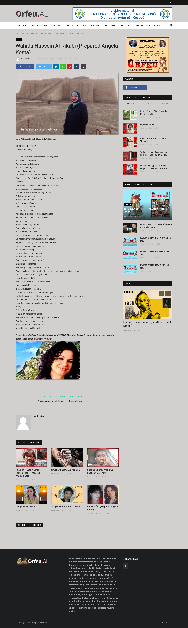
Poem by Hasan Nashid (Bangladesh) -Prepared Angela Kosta (28, 473)
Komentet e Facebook (29, 525)
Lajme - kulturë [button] (38, 25)
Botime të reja (75, 401)
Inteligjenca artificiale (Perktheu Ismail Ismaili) (147, 323)
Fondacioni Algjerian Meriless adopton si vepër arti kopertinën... (155, 167)
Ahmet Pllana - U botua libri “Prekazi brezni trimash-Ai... (156, 225)
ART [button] (69, 25)
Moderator (25, 59)
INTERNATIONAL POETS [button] (146, 25)
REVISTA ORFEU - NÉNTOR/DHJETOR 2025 (156, 239)
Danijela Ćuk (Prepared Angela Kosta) (102, 508)
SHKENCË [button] (95, 25)
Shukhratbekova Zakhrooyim (65, 470)
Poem (43, 33)
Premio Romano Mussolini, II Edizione (153, 139)
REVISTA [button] (125, 25)
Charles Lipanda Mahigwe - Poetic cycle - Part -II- (101, 471)
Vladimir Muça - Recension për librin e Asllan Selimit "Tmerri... (153, 153)
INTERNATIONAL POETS (30, 33)
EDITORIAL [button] (110, 25)
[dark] (170, 3)
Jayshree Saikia (147, 125)
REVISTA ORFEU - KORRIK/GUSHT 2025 (154, 253)
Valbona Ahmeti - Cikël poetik (51, 401)
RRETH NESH (165, 622)
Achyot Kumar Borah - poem (65, 506)
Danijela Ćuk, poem (25, 506)
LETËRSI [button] (57, 25)
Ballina (22, 25)
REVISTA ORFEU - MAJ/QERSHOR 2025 (154, 266)
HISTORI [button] (81, 25)
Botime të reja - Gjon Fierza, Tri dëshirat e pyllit (153, 112)
